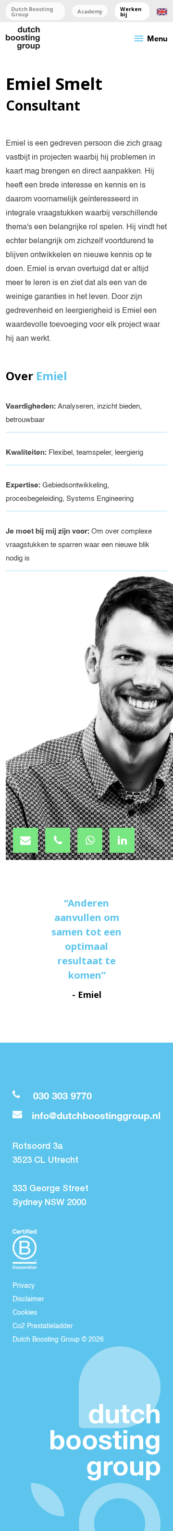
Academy (89, 11)
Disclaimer (28, 1299)
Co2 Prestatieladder (42, 1326)
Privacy (23, 1285)
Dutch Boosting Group (32, 11)
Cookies (24, 1312)
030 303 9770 (62, 1096)
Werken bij (130, 11)
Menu (150, 38)
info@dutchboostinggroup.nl (96, 1115)
